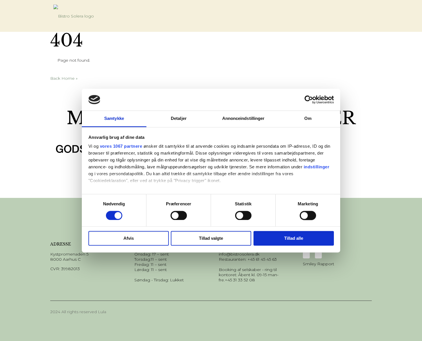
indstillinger (317, 167)
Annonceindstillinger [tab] (243, 118)
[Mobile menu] (361, 13)
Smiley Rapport (318, 263)
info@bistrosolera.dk (239, 254)
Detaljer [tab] (179, 118)
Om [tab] (307, 118)
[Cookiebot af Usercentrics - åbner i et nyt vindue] (309, 99)
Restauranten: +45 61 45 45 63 (248, 259)
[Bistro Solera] (73, 16)
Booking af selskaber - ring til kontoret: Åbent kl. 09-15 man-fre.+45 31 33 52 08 (248, 274)
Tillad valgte (211, 238)
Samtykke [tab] (114, 118)
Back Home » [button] (64, 78)
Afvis (128, 238)
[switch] (179, 215)
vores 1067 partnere (121, 146)
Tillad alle (293, 238)
